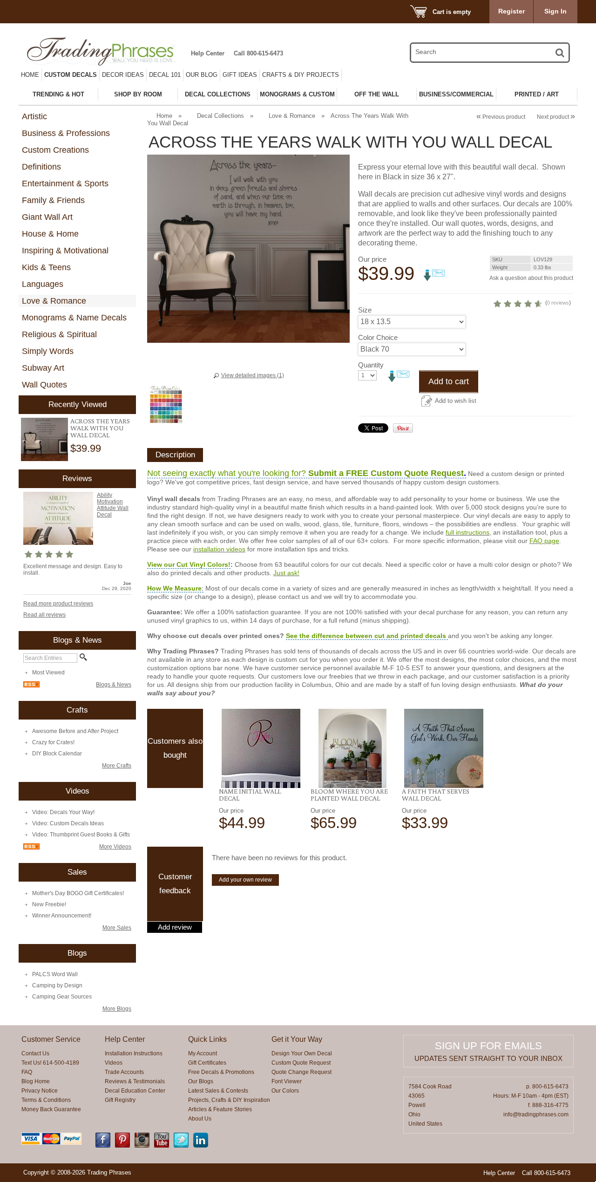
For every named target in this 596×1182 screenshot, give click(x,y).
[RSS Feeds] (31, 685)
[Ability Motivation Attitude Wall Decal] (58, 543)
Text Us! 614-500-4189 (50, 1063)
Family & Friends (53, 200)
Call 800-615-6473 (258, 53)
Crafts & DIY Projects (300, 74)
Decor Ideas (123, 74)
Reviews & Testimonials (135, 1081)
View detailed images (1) (252, 375)
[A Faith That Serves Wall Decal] (444, 748)
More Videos (115, 846)
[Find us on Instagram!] (142, 1145)
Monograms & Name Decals (74, 317)
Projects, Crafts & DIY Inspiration (229, 1100)
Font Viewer (286, 1081)
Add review (175, 927)
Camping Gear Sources (62, 996)
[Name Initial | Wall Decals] (261, 748)
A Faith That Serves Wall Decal (435, 794)
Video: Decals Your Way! (63, 812)
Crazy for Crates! (53, 742)
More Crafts (116, 765)
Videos (113, 1063)
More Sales (116, 927)
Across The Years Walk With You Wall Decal (100, 428)
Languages (42, 284)
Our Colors (285, 1090)
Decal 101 (165, 74)
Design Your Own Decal (301, 1053)
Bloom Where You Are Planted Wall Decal (349, 794)
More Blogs (116, 1008)
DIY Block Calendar (57, 753)
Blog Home (35, 1081)
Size (365, 310)
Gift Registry (120, 1100)
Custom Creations (55, 150)
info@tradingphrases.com (536, 1114)
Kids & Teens (46, 267)
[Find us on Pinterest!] (122, 1145)
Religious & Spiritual (59, 334)
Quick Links (207, 1039)
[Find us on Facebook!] (102, 1145)
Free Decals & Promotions (221, 1072)
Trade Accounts (124, 1072)
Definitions (41, 166)
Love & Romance (54, 301)
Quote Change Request (301, 1072)
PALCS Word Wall (55, 974)
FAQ (26, 1072)
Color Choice (378, 337)
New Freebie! (49, 904)
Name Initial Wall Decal (250, 794)
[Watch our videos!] (161, 1145)
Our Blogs (200, 1081)
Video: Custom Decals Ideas (68, 823)
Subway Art (43, 368)
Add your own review (245, 879)
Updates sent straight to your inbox (488, 1058)
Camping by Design (57, 985)
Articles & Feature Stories (220, 1109)
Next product (556, 117)
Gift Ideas (240, 74)
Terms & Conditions (46, 1100)
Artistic (34, 116)
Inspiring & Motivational (65, 250)
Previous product (500, 117)
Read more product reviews (58, 603)
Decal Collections (220, 115)
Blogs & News (113, 684)
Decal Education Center (135, 1090)
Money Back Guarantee (51, 1109)
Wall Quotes (44, 384)
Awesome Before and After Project (75, 731)
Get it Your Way (296, 1039)
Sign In (555, 11)
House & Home (50, 233)
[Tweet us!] (181, 1145)
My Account (202, 1053)
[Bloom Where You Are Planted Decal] (353, 748)
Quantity (371, 365)
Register (511, 11)
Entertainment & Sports (65, 183)
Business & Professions (66, 133)
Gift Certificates (207, 1063)
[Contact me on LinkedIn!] (200, 1145)
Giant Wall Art (47, 217)
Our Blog (201, 74)
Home (30, 74)
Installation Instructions (134, 1053)
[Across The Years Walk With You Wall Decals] (44, 440)
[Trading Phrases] (106, 51)
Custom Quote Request (301, 1063)
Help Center (207, 53)
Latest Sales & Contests (218, 1090)
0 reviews (558, 303)
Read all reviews (44, 614)
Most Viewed (48, 672)
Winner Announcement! (61, 915)
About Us (199, 1118)
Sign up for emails (488, 1046)
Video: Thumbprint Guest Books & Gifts (81, 834)
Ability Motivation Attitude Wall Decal (113, 505)
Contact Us (35, 1053)
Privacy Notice (39, 1090)
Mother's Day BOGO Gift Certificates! (78, 893)
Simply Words (48, 351)
